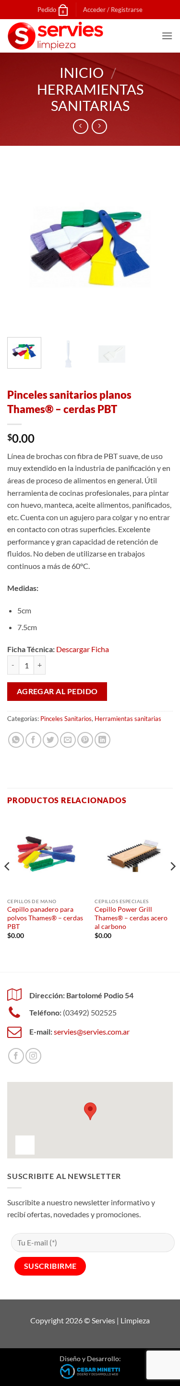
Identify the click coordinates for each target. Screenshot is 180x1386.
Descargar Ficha (82, 649)
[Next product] (80, 126)
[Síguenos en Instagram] (33, 1056)
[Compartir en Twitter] (51, 740)
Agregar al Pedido (57, 691)
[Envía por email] (68, 740)
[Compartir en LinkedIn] (102, 740)
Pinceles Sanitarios (66, 718)
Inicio (82, 73)
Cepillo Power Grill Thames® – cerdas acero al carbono (131, 918)
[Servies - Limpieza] (55, 36)
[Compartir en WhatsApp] (16, 740)
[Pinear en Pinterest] (85, 740)
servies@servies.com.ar (92, 1031)
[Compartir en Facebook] (33, 740)
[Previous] (22, 247)
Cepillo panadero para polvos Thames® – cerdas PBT (45, 918)
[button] (113, 9)
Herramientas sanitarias (90, 97)
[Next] (157, 247)
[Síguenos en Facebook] (16, 1056)
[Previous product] (99, 126)
